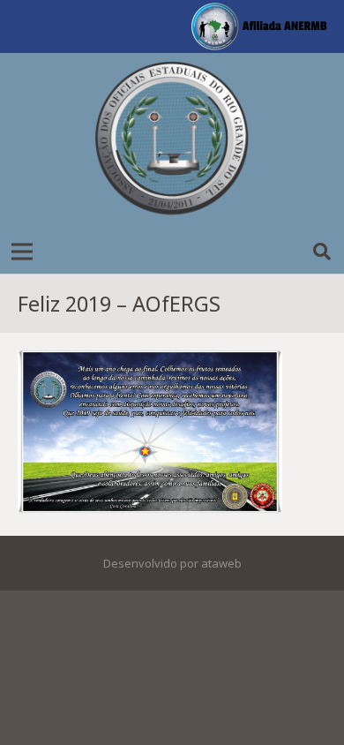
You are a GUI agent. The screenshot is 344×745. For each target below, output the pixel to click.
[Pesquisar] (322, 252)
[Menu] (22, 252)
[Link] (172, 141)
